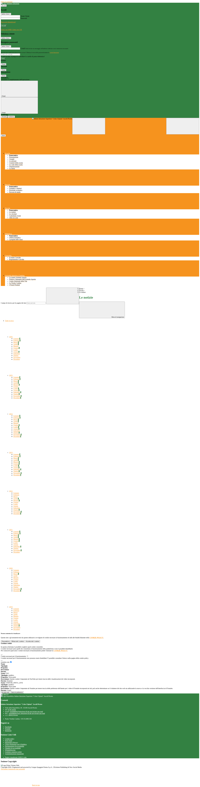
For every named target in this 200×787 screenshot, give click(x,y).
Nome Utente (25, 16)
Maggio (15, 346)
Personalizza (5, 641)
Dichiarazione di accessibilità (14, 746)
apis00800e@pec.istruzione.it (27, 713)
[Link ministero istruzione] (10, 3)
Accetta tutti (32, 641)
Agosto (16, 352)
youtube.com (5, 662)
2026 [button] (11, 337)
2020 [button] (11, 568)
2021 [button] (11, 530)
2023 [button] (11, 452)
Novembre (16, 357)
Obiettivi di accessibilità (13, 748)
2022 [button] (11, 491)
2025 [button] (11, 375)
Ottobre (15, 355)
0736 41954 (12, 710)
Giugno (16, 348)
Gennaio (16, 339)
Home (81, 288)
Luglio (15, 350)
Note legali (8, 741)
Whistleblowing (10, 750)
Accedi (4, 5)
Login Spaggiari (54, 52)
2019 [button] (11, 607)
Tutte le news (9, 321)
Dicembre (16, 359)
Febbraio (16, 340)
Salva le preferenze (17, 692)
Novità (81, 290)
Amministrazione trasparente (14, 754)
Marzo (16, 342)
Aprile (16, 344)
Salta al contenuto (6, 2)
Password (24, 18)
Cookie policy (9, 739)
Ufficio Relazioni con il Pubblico (16, 744)
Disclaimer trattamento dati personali (13, 769)
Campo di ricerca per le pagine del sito (13, 303)
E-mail (23, 48)
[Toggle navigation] (88, 126)
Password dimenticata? (8, 22)
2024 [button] (11, 414)
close (3, 135)
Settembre (16, 354)
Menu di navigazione (117, 317)
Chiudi (3, 64)
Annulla (4, 117)
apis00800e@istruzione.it (26, 711)
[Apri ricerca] (182, 126)
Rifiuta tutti (18, 641)
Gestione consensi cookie (13, 752)
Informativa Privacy (11, 742)
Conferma (11, 117)
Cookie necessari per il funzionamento (13, 656)
